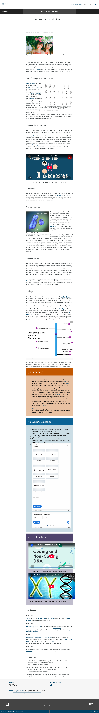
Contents (5, 11)
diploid (32, 136)
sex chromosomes (41, 398)
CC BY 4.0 (29, 651)
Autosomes (59, 195)
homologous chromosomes (40, 145)
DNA (29, 87)
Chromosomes (30, 83)
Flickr (34, 641)
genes (38, 69)
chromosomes (56, 66)
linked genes (65, 296)
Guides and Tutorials (48, 705)
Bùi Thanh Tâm (41, 618)
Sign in (81, 4)
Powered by (49, 703)
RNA (32, 92)
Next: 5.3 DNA (93, 711)
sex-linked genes (61, 309)
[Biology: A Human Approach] (7, 4)
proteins (35, 87)
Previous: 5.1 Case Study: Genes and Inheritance (13, 711)
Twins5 (28, 618)
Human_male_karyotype (33, 626)
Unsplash (51, 618)
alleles (44, 405)
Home (72, 4)
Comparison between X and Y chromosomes (39, 637)
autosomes (58, 394)
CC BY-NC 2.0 (50, 641)
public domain (57, 628)
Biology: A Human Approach (49, 11)
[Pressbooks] (7, 704)
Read (76, 4)
